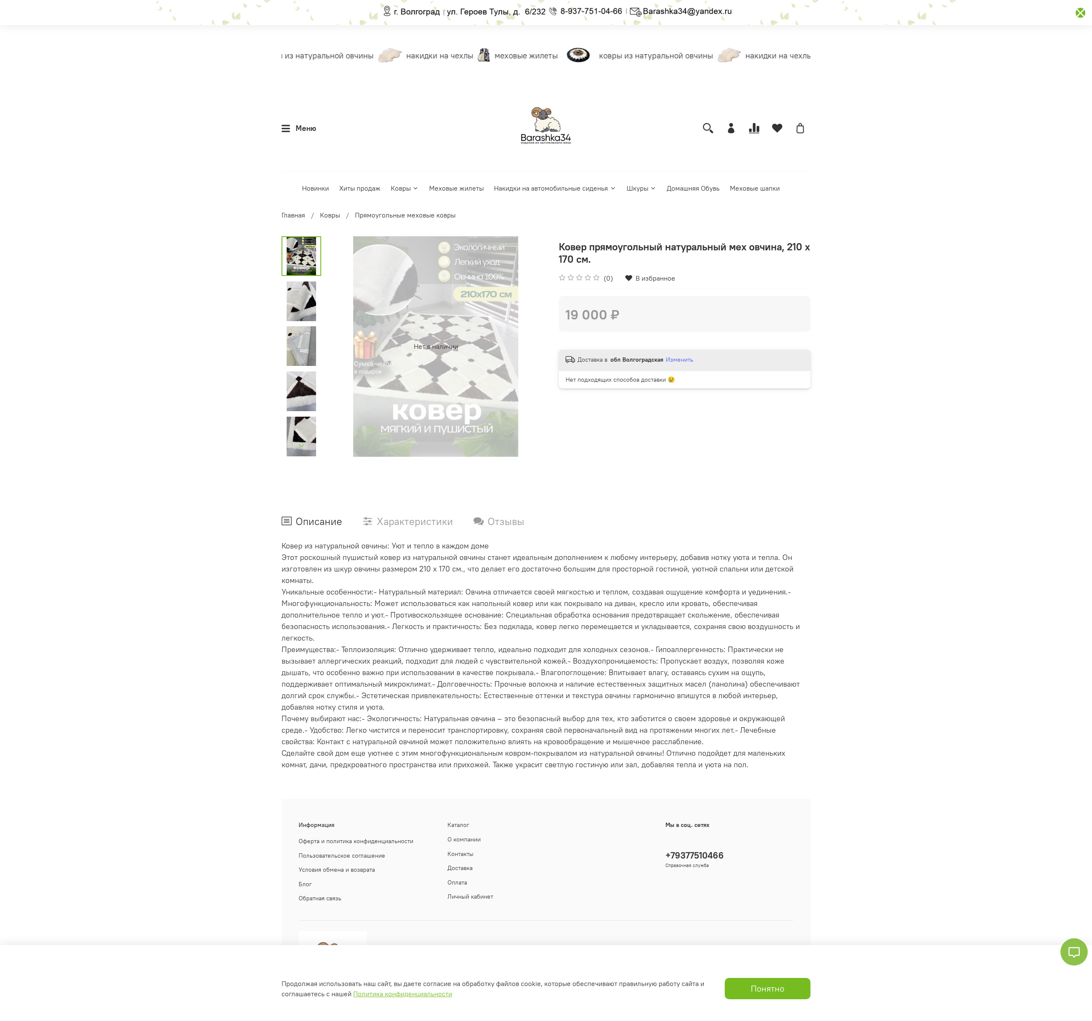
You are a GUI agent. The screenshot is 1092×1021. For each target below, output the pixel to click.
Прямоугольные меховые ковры (405, 215)
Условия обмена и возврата (337, 869)
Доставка (460, 868)
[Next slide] (301, 445)
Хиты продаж (359, 188)
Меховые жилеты (456, 188)
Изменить (679, 359)
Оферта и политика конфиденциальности (356, 841)
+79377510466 (694, 855)
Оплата (457, 882)
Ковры (401, 188)
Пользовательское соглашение (342, 855)
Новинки (315, 188)
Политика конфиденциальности (402, 993)
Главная (293, 215)
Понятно (767, 988)
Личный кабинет (470, 896)
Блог (305, 884)
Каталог (458, 825)
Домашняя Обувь (693, 188)
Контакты (460, 854)
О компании (464, 839)
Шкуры (637, 188)
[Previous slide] (342, 346)
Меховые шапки (755, 188)
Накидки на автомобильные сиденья (551, 188)
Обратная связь (320, 898)
